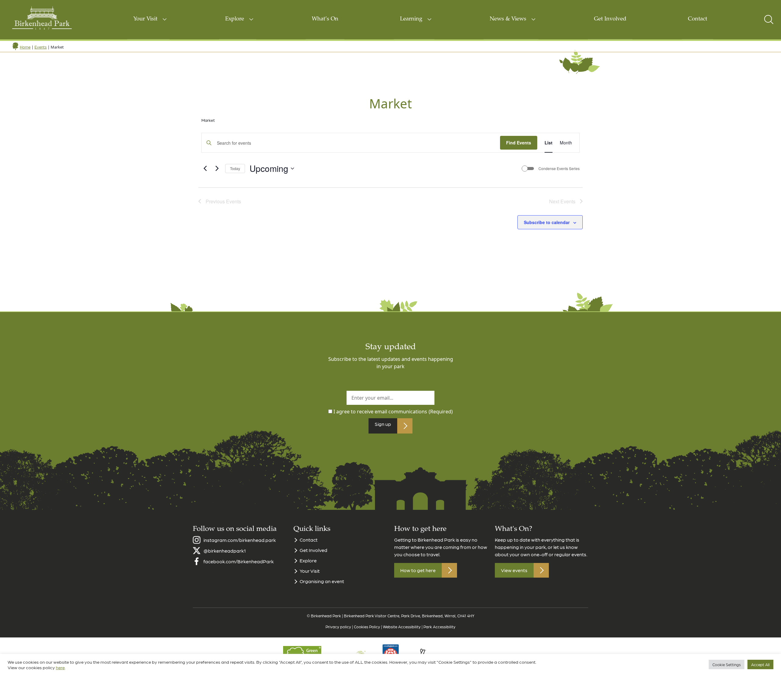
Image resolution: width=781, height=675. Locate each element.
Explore (234, 19)
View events (514, 570)
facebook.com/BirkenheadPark (238, 561)
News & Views (508, 19)
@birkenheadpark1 (224, 550)
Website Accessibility (402, 626)
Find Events (518, 143)
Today (235, 168)
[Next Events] (217, 168)
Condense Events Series (559, 168)
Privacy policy (338, 626)
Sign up (383, 423)
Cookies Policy (367, 626)
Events (40, 47)
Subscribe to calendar (547, 222)
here (60, 667)
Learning (411, 19)
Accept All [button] (760, 664)
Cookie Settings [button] (726, 664)
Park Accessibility (439, 626)
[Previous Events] (205, 168)
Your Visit (145, 19)
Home (25, 47)
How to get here (418, 570)
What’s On (325, 19)
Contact (697, 19)
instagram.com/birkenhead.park (239, 540)
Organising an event (322, 581)
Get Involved (610, 19)
